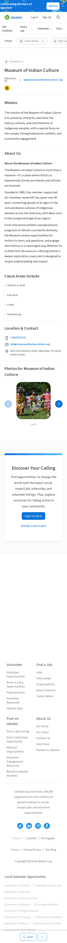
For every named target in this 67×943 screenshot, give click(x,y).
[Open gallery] (33, 400)
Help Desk (42, 744)
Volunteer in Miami (16, 923)
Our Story (42, 726)
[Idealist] (13, 17)
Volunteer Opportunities (16, 674)
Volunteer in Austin (46, 905)
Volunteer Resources (13, 700)
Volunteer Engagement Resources (15, 761)
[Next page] (59, 404)
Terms (15, 850)
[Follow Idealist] (20, 826)
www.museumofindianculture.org (43, 80)
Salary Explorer (46, 690)
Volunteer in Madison (48, 917)
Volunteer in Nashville (47, 923)
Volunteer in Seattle (17, 886)
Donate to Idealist (48, 750)
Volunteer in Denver (17, 905)
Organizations (16, 692)
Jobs (39, 672)
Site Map (50, 850)
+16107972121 (18, 337)
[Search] (58, 17)
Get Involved (7, 28)
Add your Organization (15, 749)
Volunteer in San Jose (48, 886)
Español (31, 838)
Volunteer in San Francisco (21, 898)
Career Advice (44, 696)
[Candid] (7, 88)
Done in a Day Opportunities (16, 684)
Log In (34, 17)
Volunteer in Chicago (17, 917)
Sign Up (46, 17)
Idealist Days (15, 708)
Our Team (42, 732)
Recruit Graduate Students (17, 774)
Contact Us (43, 738)
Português (48, 838)
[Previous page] (8, 404)
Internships (43, 678)
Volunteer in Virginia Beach (21, 911)
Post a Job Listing (18, 731)
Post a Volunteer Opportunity (17, 739)
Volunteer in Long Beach (20, 930)
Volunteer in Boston (17, 892)
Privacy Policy (32, 850)
